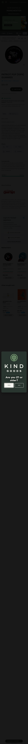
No (19, 385)
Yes (8, 385)
